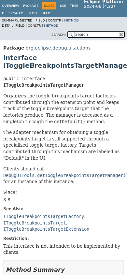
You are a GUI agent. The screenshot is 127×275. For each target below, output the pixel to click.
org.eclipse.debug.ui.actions (58, 48)
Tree (74, 5)
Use (63, 5)
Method (71, 20)
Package (30, 5)
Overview (10, 5)
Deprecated (12, 13)
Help (45, 13)
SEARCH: (58, 34)
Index (32, 13)
